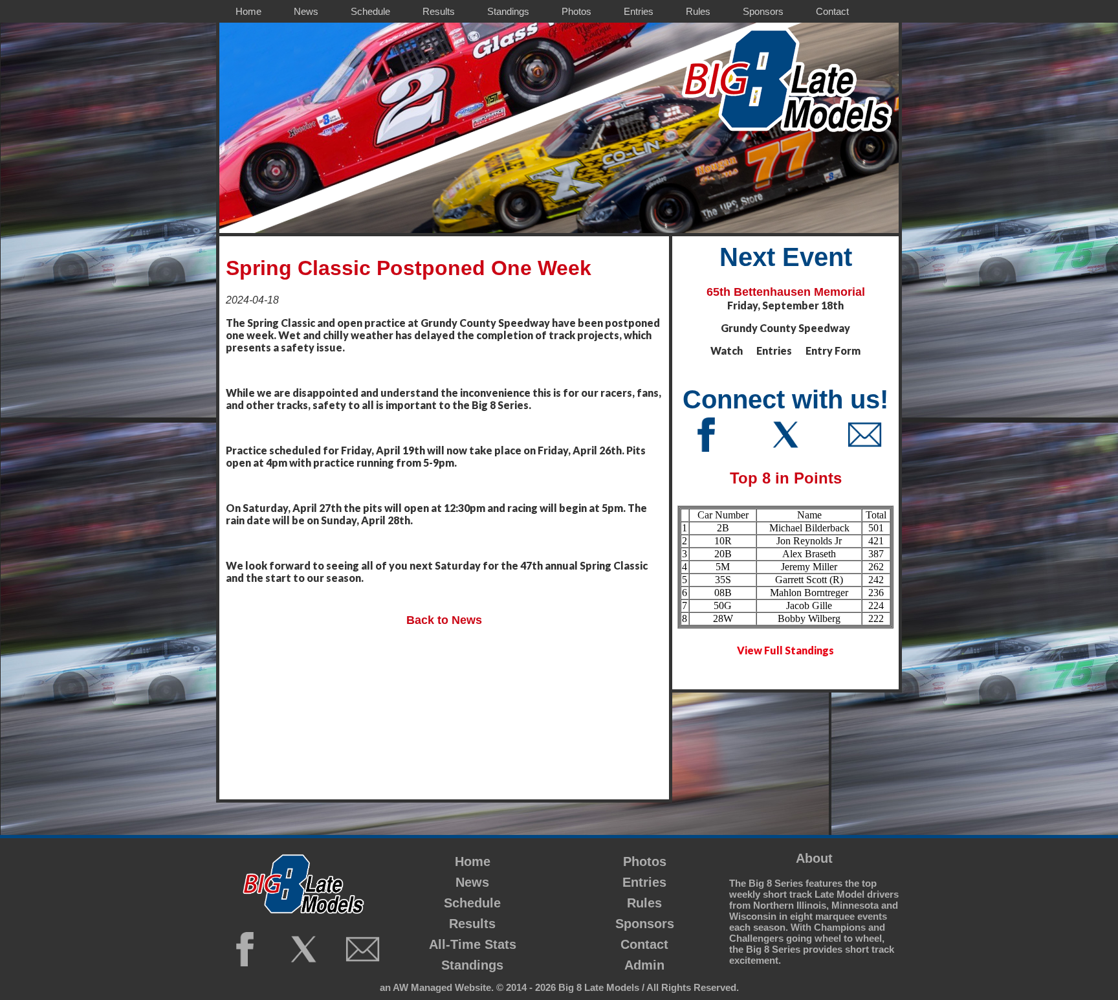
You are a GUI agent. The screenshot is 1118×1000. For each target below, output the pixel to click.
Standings (472, 965)
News (472, 882)
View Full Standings (785, 650)
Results (472, 924)
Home (472, 861)
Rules (644, 903)
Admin (644, 965)
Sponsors (644, 924)
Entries (644, 882)
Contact (644, 944)
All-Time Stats (472, 944)
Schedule (472, 903)
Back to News (444, 620)
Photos (644, 861)
